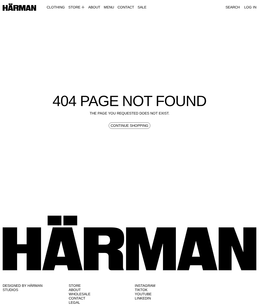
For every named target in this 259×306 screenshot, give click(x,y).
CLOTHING (56, 7)
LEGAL (74, 302)
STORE (75, 286)
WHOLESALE (79, 294)
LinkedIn (143, 298)
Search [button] (233, 7)
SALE (142, 7)
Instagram (145, 286)
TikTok (141, 290)
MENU (109, 7)
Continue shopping (129, 126)
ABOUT (94, 7)
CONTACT (126, 7)
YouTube (143, 294)
